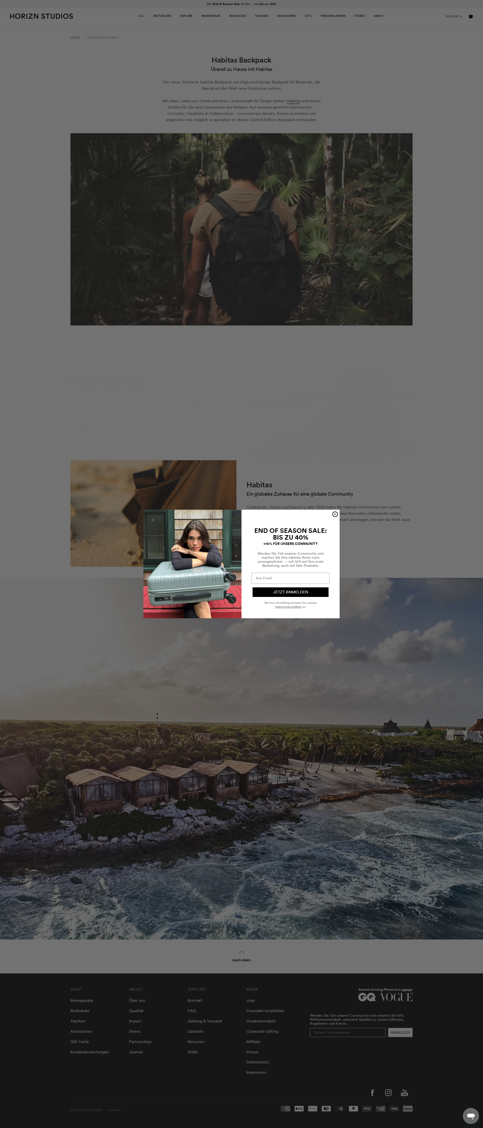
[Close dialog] (335, 514)
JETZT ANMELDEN (290, 592)
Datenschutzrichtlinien (288, 606)
